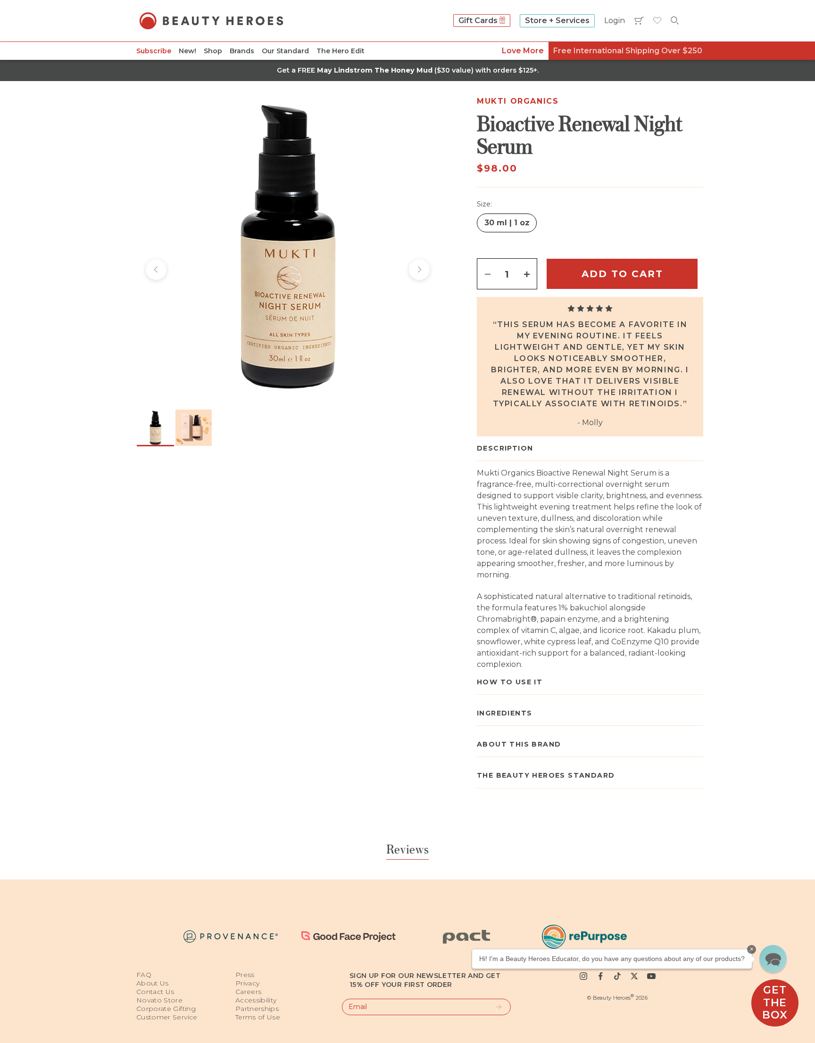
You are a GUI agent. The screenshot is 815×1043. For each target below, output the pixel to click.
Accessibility (256, 1000)
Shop (213, 51)
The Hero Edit (340, 51)
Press (245, 974)
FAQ (143, 974)
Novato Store (159, 1000)
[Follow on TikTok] (617, 976)
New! (187, 51)
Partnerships (257, 1008)
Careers (248, 991)
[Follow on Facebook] (600, 976)
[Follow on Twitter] (634, 976)
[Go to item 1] (155, 428)
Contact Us (155, 991)
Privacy (247, 983)
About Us (152, 983)
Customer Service (167, 1017)
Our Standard (285, 51)
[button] (773, 958)
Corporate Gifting (166, 1008)
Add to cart (622, 273)
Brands (242, 51)
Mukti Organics (517, 101)
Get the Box (774, 1002)
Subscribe (153, 51)
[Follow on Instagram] (583, 976)
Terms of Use (257, 1017)
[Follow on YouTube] (651, 976)
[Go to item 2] (194, 428)
